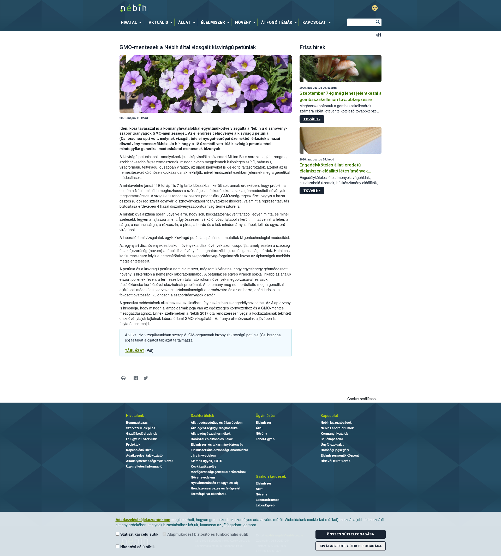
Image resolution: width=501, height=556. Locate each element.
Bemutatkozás (137, 422)
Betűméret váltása (378, 34)
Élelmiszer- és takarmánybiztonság (217, 444)
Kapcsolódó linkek (139, 449)
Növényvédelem (203, 477)
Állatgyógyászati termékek (211, 433)
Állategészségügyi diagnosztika (214, 428)
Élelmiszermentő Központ (340, 455)
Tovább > (311, 119)
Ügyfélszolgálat (332, 444)
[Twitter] (146, 378)
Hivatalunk (135, 416)
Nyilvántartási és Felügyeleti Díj (214, 482)
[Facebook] (136, 378)
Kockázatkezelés (203, 466)
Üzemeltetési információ (144, 466)
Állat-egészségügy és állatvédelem (217, 422)
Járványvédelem (203, 455)
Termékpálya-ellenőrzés (208, 493)
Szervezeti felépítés (140, 428)
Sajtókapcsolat (332, 439)
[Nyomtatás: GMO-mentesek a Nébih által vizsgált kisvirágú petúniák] (124, 378)
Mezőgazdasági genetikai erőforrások (219, 471)
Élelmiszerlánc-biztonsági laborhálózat (219, 449)
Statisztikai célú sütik (138, 534)
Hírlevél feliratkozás (335, 460)
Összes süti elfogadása (350, 534)
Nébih (195, 8)
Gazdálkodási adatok (141, 433)
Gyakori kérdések (271, 476)
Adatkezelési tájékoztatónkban (143, 519)
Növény (261, 433)
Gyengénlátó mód (375, 8)
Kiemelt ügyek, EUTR (206, 460)
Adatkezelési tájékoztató (144, 455)
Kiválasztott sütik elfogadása (350, 546)
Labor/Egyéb (265, 439)
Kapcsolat (329, 416)
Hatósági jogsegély (335, 449)
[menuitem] (132, 22)
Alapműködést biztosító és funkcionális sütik (207, 534)
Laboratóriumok (267, 499)
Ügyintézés (265, 416)
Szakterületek (202, 416)
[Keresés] (377, 22)
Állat (259, 428)
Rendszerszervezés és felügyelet (215, 488)
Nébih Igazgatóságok (336, 422)
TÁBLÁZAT (134, 350)
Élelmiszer (263, 422)
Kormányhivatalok (334, 433)
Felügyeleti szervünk (141, 439)
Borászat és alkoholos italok (212, 439)
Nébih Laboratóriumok (337, 428)
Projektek (133, 444)
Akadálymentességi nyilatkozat (149, 460)
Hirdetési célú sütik (137, 546)
